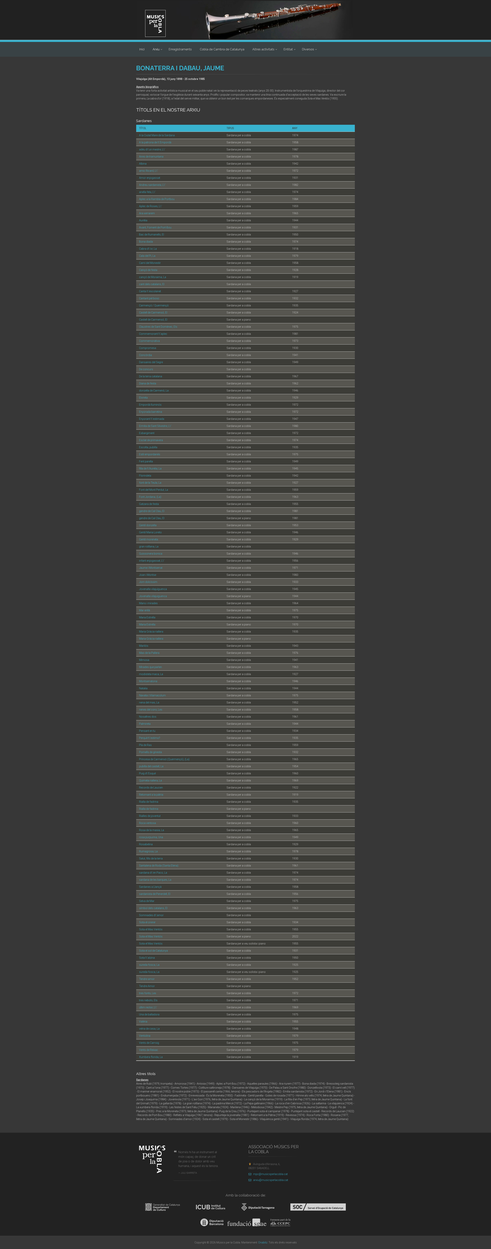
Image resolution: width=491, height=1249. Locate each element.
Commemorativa (149, 340)
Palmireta (145, 723)
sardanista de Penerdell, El (154, 893)
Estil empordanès (149, 454)
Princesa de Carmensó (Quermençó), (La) (164, 759)
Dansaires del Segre (151, 362)
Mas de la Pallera (149, 652)
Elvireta (143, 397)
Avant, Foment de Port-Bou (155, 227)
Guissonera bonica (150, 553)
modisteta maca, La (151, 674)
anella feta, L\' (147, 192)
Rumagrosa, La (148, 851)
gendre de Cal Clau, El (151, 511)
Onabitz (262, 1242)
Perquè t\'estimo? (149, 737)
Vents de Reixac (148, 1049)
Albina (143, 163)
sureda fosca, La (149, 964)
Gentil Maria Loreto (150, 532)
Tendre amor (147, 979)
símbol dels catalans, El (153, 908)
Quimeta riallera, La (150, 780)
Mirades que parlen (150, 667)
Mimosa (144, 659)
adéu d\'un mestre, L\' (152, 149)
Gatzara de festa (149, 504)
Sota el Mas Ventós (150, 929)
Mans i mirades (148, 603)
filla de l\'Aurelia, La (150, 468)
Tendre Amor (147, 986)
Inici (142, 49)
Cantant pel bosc (149, 298)
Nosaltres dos (147, 716)
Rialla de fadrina (148, 801)
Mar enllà (144, 610)
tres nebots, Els (148, 1000)
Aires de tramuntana (151, 156)
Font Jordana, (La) (150, 496)
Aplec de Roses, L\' (150, 206)
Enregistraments (180, 49)
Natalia (143, 688)
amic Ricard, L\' (148, 170)
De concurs (146, 369)
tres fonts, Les (147, 993)
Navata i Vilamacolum (152, 695)
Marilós (143, 645)
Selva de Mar (146, 901)
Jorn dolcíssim (148, 581)
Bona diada (146, 241)
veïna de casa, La (149, 1028)
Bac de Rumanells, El (151, 234)
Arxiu (156, 49)
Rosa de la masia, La (151, 830)
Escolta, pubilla (148, 447)
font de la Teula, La (150, 482)
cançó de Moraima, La (152, 277)
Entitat (288, 49)
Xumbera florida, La (151, 1057)
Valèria (143, 1021)
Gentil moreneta (148, 539)
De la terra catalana (150, 376)
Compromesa (147, 348)
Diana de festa (147, 383)
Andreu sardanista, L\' (152, 184)
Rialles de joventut (150, 815)
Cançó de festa (148, 270)
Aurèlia (143, 220)
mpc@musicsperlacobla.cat (270, 1174)
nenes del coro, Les (150, 709)
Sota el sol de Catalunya (153, 950)
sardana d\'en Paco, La (153, 872)
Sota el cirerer (147, 922)
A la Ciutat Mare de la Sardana (157, 135)
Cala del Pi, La (147, 255)
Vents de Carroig (149, 1042)
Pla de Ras (145, 745)
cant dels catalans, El (151, 284)
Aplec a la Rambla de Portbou (157, 199)
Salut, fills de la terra (151, 858)
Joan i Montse (147, 574)
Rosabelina (146, 844)
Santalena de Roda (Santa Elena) (158, 865)
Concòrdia (145, 355)
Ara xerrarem (147, 213)
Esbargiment (146, 433)
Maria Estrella (147, 617)
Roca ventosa (147, 823)
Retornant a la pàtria (151, 794)
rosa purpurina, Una (151, 837)
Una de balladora (149, 1014)
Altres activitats (263, 49)
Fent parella (146, 461)
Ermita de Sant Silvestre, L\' (155, 426)
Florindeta (145, 475)
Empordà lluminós (150, 404)
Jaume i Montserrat (150, 567)
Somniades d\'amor (151, 915)
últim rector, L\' (148, 1007)
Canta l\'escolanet (150, 291)
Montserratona (148, 681)
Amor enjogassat (149, 177)
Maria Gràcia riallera (151, 631)
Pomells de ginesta (150, 752)
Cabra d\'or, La (148, 248)
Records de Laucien (151, 787)
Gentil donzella (148, 525)
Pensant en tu (147, 730)
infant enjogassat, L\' (151, 560)
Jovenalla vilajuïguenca (153, 589)
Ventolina (144, 1035)
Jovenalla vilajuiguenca (153, 596)
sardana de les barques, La (155, 879)
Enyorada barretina (150, 411)
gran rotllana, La (148, 546)
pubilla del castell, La (151, 766)
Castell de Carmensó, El (153, 312)
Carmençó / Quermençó (154, 305)
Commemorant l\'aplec (153, 333)
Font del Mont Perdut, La (153, 489)
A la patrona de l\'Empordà (155, 142)
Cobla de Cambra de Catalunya (222, 49)
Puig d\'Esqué (147, 773)
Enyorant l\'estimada (151, 418)
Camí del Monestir (150, 262)
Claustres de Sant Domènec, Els (158, 326)
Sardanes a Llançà (150, 886)
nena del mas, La (149, 702)
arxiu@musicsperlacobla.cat (270, 1180)
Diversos (308, 49)
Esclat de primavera (151, 440)
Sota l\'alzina (147, 957)
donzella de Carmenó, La (154, 390)
